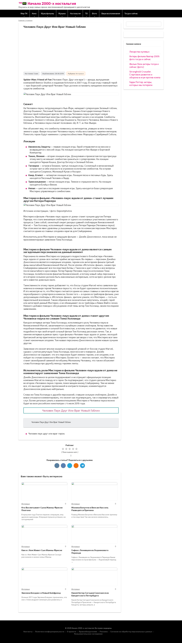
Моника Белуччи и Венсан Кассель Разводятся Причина (89, 508)
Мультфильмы (47, 13)
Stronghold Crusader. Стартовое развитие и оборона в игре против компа (144, 74)
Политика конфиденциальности (49, 632)
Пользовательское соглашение (88, 634)
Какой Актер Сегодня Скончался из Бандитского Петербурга (90, 594)
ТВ (86, 13)
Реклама (104, 632)
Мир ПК (24, 13)
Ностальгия (75, 13)
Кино (34, 13)
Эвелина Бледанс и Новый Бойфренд (41, 593)
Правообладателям (88, 632)
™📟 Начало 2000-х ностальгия (47, 3)
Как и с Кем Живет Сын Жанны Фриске (41, 550)
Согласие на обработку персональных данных (131, 632)
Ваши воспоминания (110, 13)
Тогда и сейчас (131, 13)
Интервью (80, 73)
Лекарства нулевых (139, 51)
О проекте (71, 632)
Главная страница (25, 20)
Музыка (62, 13)
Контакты (28, 632)
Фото (94, 13)
